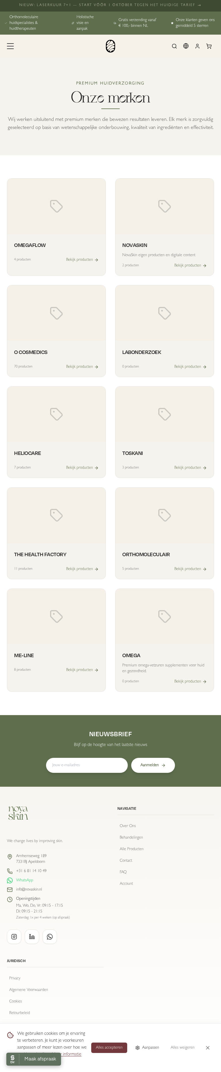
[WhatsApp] (50, 936)
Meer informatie (66, 1054)
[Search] (174, 46)
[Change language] (186, 46)
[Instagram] (14, 936)
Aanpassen (150, 1048)
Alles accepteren (109, 1048)
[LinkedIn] (32, 936)
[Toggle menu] (10, 46)
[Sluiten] (207, 1047)
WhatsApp (24, 880)
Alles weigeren (183, 1048)
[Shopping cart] (209, 46)
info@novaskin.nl (29, 890)
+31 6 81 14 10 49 (31, 871)
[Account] (197, 46)
